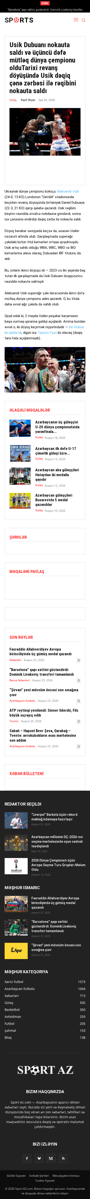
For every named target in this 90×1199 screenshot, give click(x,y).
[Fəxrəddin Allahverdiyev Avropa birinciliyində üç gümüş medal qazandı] (16, 904)
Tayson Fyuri (47, 333)
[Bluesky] (39, 1158)
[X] (24, 585)
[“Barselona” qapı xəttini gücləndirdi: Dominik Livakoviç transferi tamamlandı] (16, 927)
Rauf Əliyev (28, 100)
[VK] (56, 585)
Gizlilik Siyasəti (16, 1176)
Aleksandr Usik (68, 191)
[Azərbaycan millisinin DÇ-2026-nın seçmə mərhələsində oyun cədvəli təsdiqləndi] (16, 843)
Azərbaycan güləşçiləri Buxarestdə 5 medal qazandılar (53, 500)
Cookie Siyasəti (45, 1181)
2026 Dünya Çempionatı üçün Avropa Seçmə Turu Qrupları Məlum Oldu (58, 864)
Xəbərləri (15, 660)
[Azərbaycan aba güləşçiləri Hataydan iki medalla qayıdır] (20, 476)
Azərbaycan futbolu (22, 700)
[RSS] (63, 1158)
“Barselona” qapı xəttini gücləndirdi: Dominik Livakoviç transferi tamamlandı (41, 672)
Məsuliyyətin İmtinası (66, 1176)
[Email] (46, 585)
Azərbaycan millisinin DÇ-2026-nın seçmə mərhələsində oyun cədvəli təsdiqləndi (57, 841)
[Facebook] (14, 585)
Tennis (13, 721)
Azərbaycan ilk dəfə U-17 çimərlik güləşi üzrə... (55, 450)
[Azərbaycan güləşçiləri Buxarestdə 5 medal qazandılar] (20, 501)
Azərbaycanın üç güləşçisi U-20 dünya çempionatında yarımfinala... (57, 427)
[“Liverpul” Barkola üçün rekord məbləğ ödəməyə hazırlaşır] (16, 820)
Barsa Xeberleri (19, 680)
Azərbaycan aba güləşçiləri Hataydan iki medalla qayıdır (57, 475)
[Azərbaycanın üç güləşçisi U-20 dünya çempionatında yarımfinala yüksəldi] (20, 428)
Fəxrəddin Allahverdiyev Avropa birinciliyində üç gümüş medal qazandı (40, 651)
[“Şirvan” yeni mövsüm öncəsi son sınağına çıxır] (16, 951)
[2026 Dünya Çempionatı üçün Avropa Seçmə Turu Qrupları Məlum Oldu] (16, 866)
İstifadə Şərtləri (39, 1176)
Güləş (13, 100)
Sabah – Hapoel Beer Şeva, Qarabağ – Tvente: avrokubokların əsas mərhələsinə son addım (42, 735)
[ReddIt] (35, 585)
